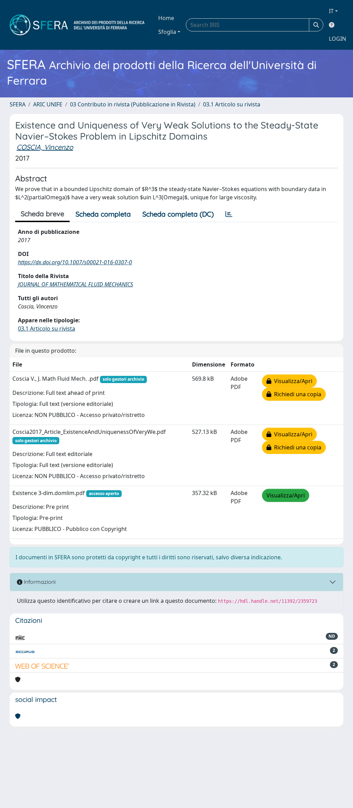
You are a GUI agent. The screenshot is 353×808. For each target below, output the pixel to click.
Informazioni (39, 581)
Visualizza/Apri (291, 381)
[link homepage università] (77, 25)
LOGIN (337, 38)
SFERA (18, 104)
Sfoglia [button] (167, 32)
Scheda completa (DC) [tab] (178, 214)
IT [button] (331, 11)
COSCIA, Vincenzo (45, 147)
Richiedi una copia (296, 394)
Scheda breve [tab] (42, 213)
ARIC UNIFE (47, 104)
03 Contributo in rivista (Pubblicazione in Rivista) (132, 104)
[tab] (229, 214)
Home (166, 18)
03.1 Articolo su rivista (231, 104)
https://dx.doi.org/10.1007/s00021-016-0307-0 (75, 262)
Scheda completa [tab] (103, 214)
